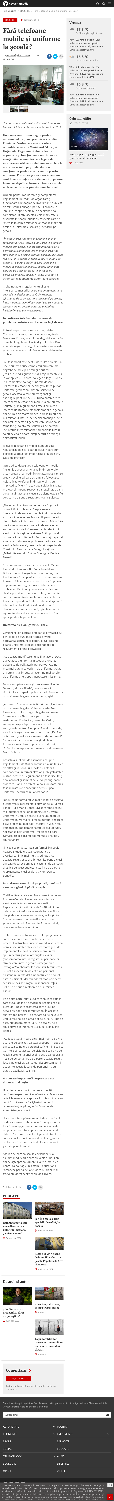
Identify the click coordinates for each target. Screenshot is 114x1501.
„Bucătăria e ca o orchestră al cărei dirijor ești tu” (13, 1313)
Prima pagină (9, 10)
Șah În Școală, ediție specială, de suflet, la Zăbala (47, 1222)
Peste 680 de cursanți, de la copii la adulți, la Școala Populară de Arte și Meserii (49, 1259)
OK (110, 1485)
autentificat (25, 1386)
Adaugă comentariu (18, 1378)
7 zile (77, 123)
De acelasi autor (16, 1282)
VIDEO (61, 1471)
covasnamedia (18, 3)
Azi (70, 123)
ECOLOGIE (9, 1463)
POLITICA (62, 1426)
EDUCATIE (25, 10)
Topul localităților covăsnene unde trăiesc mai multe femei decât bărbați (48, 1344)
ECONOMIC (10, 1434)
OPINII (7, 1471)
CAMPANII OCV (12, 1456)
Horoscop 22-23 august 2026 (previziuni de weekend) (86, 156)
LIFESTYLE (63, 1463)
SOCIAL (7, 1449)
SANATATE (63, 1441)
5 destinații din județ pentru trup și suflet (47, 1306)
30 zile (85, 123)
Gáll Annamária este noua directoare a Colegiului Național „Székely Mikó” (15, 1228)
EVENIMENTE (65, 1434)
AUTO (60, 1456)
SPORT (7, 1441)
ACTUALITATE (77, 146)
